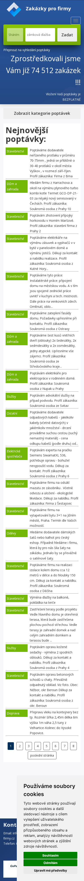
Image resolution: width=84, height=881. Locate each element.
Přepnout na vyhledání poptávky (26, 50)
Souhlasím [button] (50, 855)
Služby (11, 396)
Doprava (13, 713)
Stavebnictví (15, 151)
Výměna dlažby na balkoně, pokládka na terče (49, 600)
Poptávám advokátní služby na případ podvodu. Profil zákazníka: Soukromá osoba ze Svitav (54, 400)
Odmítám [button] (50, 863)
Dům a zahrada (12, 186)
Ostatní (12, 413)
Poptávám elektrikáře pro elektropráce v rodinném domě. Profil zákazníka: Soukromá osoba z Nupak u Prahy (52, 381)
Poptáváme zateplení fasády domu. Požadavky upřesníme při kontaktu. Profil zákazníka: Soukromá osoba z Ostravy (53, 321)
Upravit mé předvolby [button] (50, 870)
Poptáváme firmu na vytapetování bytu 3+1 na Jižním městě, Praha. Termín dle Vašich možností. (53, 518)
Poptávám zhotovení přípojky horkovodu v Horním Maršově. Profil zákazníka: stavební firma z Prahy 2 (53, 223)
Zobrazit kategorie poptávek (42, 113)
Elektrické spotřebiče (14, 453)
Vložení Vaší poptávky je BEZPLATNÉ (63, 96)
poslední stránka (42, 755)
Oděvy (11, 533)
